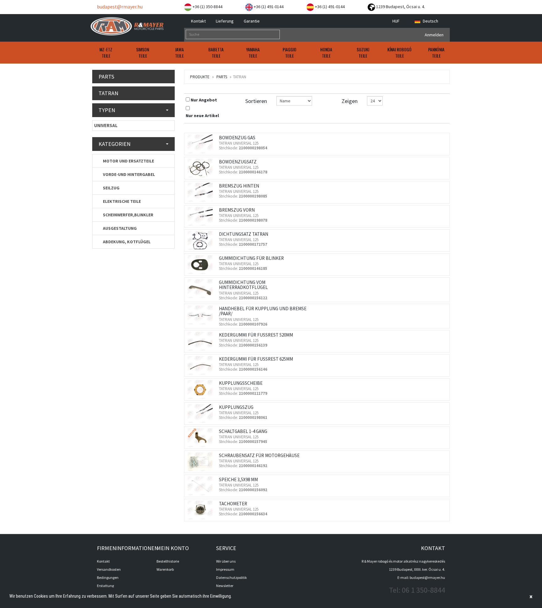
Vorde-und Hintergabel (128, 174)
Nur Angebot (204, 100)
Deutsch (430, 21)
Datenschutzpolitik (231, 577)
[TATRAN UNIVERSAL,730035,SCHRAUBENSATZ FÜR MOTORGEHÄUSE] (202, 461)
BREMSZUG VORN (237, 210)
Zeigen (350, 101)
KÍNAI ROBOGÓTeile (399, 52)
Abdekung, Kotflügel (126, 242)
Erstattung (105, 585)
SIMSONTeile (142, 52)
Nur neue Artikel (202, 115)
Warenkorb (165, 569)
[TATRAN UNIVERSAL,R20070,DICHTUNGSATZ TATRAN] (202, 240)
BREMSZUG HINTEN (239, 186)
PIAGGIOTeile (289, 52)
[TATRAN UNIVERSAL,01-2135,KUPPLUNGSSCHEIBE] (202, 389)
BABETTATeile (216, 52)
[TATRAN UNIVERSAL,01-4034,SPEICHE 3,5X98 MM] (202, 486)
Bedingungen (108, 577)
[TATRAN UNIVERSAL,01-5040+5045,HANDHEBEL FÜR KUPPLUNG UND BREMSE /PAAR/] (202, 315)
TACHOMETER (233, 504)
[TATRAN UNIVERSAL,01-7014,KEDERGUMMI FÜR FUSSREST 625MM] (202, 365)
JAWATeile (179, 52)
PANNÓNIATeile (436, 52)
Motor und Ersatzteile (128, 161)
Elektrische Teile (121, 201)
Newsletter (224, 585)
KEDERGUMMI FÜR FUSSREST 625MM (256, 359)
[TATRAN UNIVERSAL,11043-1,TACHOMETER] (202, 510)
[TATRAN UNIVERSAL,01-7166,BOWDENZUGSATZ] (202, 168)
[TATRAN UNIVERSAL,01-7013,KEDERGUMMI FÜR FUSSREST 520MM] (202, 341)
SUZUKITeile (363, 52)
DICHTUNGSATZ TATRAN (243, 234)
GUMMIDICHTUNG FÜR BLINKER (251, 258)
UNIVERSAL (106, 125)
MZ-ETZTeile (105, 52)
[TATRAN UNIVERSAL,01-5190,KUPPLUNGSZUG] (202, 413)
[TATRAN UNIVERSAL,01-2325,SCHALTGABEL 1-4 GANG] (202, 437)
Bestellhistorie (168, 561)
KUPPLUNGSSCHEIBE (241, 383)
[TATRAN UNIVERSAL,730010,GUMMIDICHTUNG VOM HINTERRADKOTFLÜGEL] (202, 288)
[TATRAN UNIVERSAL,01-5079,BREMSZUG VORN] (202, 216)
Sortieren (256, 101)
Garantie (251, 21)
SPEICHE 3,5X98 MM (238, 479)
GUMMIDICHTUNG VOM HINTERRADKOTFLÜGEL (243, 285)
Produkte (200, 77)
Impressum (225, 569)
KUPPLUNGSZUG (236, 407)
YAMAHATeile (253, 52)
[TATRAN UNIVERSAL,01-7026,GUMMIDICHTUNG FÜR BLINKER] (202, 264)
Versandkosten (109, 569)
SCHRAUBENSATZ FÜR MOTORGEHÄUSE (259, 455)
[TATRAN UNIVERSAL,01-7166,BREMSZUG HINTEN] (202, 192)
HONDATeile (326, 52)
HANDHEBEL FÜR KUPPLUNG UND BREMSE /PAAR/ (262, 311)
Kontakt (198, 21)
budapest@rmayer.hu (119, 6)
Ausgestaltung (119, 228)
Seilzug (111, 188)
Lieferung (224, 21)
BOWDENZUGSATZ (238, 162)
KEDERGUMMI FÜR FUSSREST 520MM (256, 335)
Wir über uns (226, 561)
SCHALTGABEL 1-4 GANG (243, 431)
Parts (221, 77)
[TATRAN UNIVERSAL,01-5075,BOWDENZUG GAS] (202, 144)
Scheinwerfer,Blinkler (127, 215)
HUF (396, 21)
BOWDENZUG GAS (237, 138)
